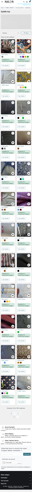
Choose (10, 33)
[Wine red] (21, 210)
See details (5, 65)
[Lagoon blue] (23, 179)
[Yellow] (23, 87)
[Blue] (21, 57)
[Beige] (18, 57)
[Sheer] (5, 57)
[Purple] (23, 57)
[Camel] (18, 362)
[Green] (28, 57)
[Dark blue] (2, 118)
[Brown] (18, 148)
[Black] (18, 118)
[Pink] (21, 87)
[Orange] (25, 57)
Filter (26, 33)
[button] (24, 2)
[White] (2, 87)
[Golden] (9, 301)
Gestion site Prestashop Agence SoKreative (18, 487)
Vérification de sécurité (8, 459)
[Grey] (2, 57)
